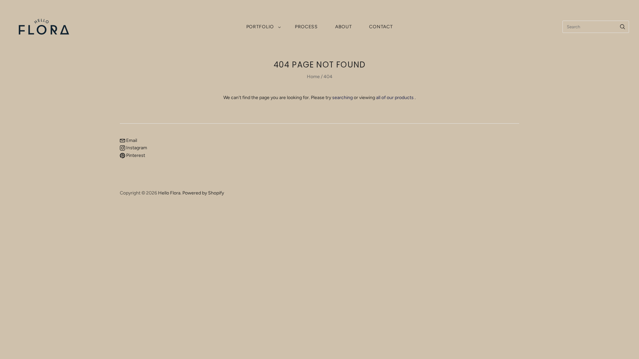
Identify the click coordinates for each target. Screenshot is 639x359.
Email (131, 140)
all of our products (395, 97)
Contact (381, 27)
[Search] (622, 27)
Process (306, 27)
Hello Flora (169, 193)
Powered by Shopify (203, 193)
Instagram (136, 148)
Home (313, 76)
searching (342, 97)
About (343, 27)
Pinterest (135, 155)
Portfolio (260, 27)
